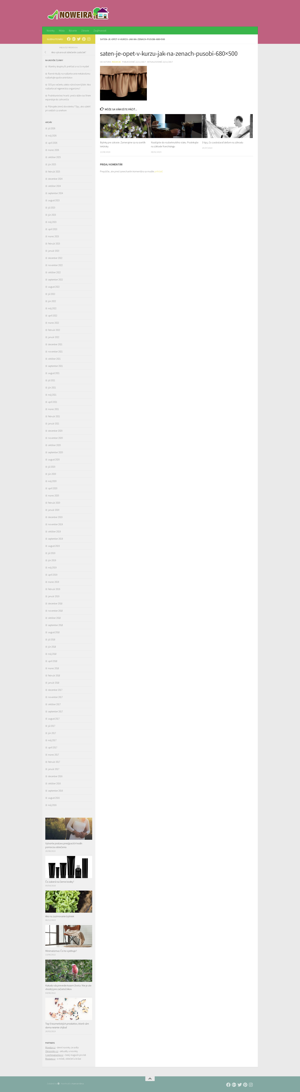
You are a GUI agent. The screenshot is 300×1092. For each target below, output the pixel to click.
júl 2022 (51, 293)
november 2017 (55, 697)
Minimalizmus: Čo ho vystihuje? (61, 951)
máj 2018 (52, 653)
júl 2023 (51, 207)
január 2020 (53, 509)
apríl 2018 (52, 661)
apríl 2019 (52, 574)
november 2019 (55, 524)
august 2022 (54, 286)
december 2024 (55, 178)
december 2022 (55, 257)
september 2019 (55, 538)
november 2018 (55, 610)
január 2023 (53, 250)
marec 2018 (53, 668)
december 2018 (55, 603)
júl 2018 (51, 639)
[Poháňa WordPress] (59, 1084)
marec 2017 (53, 754)
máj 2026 (52, 135)
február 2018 (54, 675)
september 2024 (55, 193)
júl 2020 (51, 466)
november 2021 (55, 351)
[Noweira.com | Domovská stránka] (78, 13)
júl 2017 (51, 725)
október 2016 (54, 783)
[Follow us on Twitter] (79, 39)
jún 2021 (52, 387)
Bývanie (73, 30)
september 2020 (55, 452)
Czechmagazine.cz (54, 1055)
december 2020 (55, 430)
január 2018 (53, 682)
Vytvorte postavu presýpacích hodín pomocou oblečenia (63, 845)
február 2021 (54, 416)
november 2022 (55, 265)
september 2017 (55, 711)
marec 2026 (53, 150)
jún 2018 (52, 646)
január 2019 (53, 596)
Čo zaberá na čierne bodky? (59, 881)
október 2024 (54, 186)
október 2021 (54, 358)
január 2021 (53, 423)
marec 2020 (53, 495)
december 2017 (55, 689)
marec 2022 (53, 322)
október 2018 (54, 617)
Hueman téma (78, 1083)
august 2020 (54, 459)
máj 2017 (52, 740)
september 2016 (55, 790)
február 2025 (54, 171)
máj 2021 (52, 394)
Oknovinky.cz (51, 1051)
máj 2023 (52, 221)
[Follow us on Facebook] (69, 39)
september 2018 (55, 625)
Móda (62, 30)
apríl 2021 (52, 401)
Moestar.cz (50, 1047)
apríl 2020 (52, 488)
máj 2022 (52, 308)
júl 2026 (51, 128)
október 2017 (54, 704)
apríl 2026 (52, 142)
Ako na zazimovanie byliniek (59, 916)
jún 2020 (52, 473)
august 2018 (54, 632)
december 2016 (55, 776)
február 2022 (54, 329)
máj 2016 (52, 805)
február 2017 (54, 761)
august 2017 (54, 718)
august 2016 (54, 797)
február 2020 (54, 502)
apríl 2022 (52, 315)
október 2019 (54, 531)
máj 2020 (52, 481)
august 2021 (54, 373)
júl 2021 (51, 380)
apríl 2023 (52, 229)
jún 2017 (52, 733)
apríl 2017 (52, 747)
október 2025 (54, 157)
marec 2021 (53, 409)
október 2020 (54, 445)
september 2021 (55, 365)
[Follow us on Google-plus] (74, 39)
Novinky (51, 30)
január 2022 (53, 337)
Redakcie (116, 61)
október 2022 (54, 272)
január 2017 (53, 769)
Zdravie (85, 30)
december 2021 (55, 344)
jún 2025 (52, 164)
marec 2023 (53, 236)
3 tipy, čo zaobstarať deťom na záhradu (222, 142)
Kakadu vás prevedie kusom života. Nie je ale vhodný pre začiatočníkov (68, 987)
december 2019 (55, 517)
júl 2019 (51, 553)
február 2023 (54, 243)
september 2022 (55, 279)
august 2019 (54, 545)
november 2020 (55, 437)
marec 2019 (53, 581)
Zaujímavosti (99, 30)
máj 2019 (52, 567)
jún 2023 (52, 214)
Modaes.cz (50, 1058)
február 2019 (54, 589)
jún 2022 (52, 301)
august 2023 (54, 200)
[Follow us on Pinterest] (84, 39)
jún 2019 (52, 560)
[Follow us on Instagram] (89, 39)
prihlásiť (158, 171)
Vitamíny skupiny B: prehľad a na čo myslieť (68, 66)
